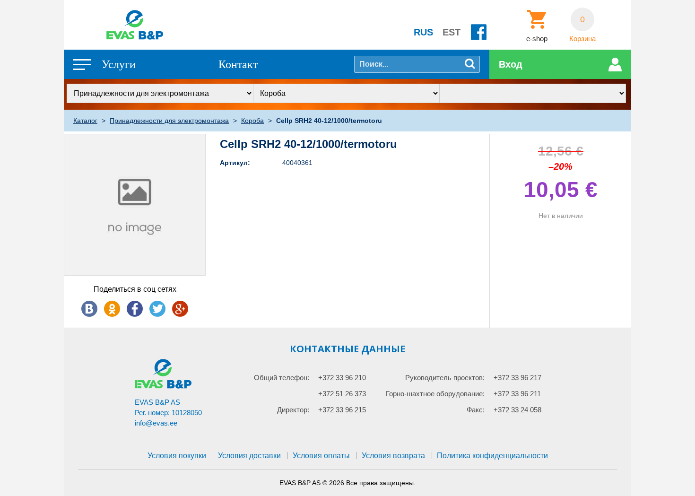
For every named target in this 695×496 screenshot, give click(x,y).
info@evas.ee (156, 423)
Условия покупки (177, 455)
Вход (510, 64)
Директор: (293, 410)
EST (451, 32)
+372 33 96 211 (517, 394)
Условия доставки (249, 455)
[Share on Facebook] (135, 309)
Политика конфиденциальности (492, 455)
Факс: (476, 410)
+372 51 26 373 (342, 394)
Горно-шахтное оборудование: (435, 394)
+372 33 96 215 (342, 410)
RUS (423, 32)
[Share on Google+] (180, 309)
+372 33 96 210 (342, 378)
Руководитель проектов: (445, 378)
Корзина (582, 39)
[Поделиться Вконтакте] (89, 309)
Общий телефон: (281, 378)
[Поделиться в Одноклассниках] (112, 309)
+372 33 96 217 (517, 378)
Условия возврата (393, 455)
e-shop (536, 39)
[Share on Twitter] (157, 309)
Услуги (119, 64)
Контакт (238, 64)
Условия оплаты (321, 455)
